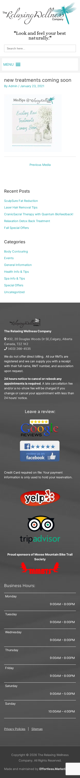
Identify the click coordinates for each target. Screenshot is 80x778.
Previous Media (40, 165)
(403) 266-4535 (19, 349)
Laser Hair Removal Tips (21, 207)
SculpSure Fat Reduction (21, 201)
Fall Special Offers (16, 228)
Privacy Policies (14, 729)
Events (9, 258)
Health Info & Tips (16, 272)
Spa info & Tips (14, 278)
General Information (18, 265)
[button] (8, 64)
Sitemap (37, 729)
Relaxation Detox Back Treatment (27, 221)
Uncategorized (14, 292)
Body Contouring (16, 251)
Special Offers (13, 285)
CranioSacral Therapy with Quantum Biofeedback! (38, 214)
